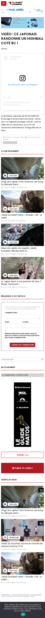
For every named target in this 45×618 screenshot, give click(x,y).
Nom (7, 322)
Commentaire (11, 313)
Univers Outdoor (10, 143)
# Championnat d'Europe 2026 (15, 375)
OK (23, 614)
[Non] (42, 610)
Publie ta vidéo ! (23, 468)
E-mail (26, 322)
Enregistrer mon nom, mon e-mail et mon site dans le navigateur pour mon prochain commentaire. (22, 336)
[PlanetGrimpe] (15, 3)
